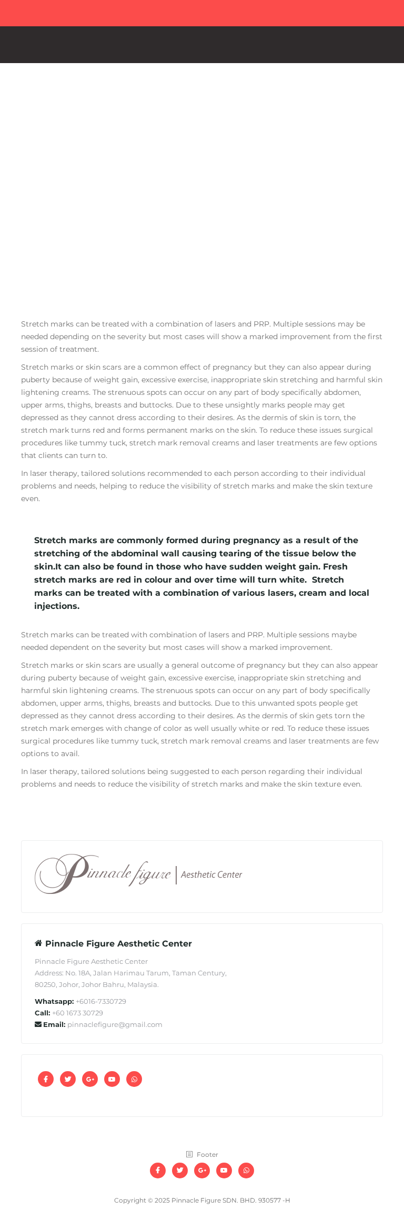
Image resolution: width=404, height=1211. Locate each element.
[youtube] (112, 1079)
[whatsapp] (134, 1079)
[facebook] (46, 1079)
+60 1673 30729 (77, 1013)
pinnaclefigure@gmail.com (115, 1024)
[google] (90, 1079)
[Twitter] (68, 1079)
